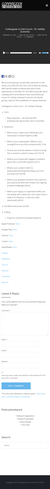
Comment (6, 310)
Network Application (26, 416)
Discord (5, 282)
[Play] (3, 52)
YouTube (26, 425)
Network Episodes (25, 419)
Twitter (5, 253)
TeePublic (6, 276)
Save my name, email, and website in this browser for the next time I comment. (23, 376)
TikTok (5, 264)
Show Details (25, 422)
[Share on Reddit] (9, 76)
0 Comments (29, 37)
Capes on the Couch (26, 35)
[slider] (45, 54)
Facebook (6, 259)
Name (5, 339)
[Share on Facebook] (3, 76)
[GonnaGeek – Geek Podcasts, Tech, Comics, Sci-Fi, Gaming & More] (13, 4)
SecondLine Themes (36, 482)
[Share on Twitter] (6, 76)
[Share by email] (13, 76)
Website (5, 361)
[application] (25, 53)
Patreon (5, 270)
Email (4, 350)
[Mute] (40, 53)
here (18, 224)
